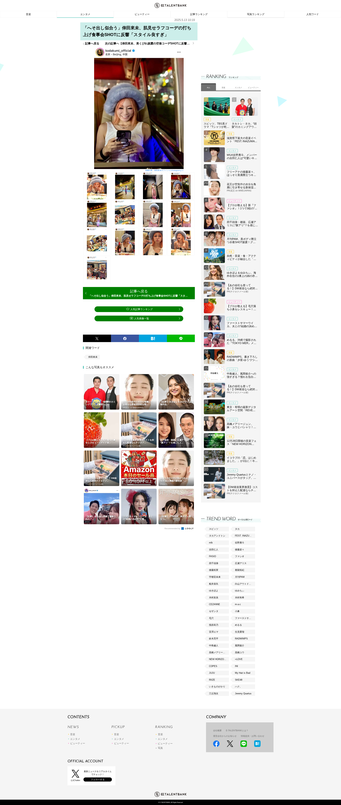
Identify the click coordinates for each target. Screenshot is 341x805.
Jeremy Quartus (243, 693)
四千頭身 (213, 563)
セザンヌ (213, 611)
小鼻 (237, 611)
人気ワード (312, 14)
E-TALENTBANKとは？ (237, 730)
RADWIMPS (241, 638)
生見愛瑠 (239, 631)
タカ (237, 529)
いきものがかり (217, 686)
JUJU (212, 673)
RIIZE (212, 679)
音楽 (28, 14)
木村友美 (213, 597)
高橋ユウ (239, 652)
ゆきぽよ (213, 590)
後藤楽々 (239, 549)
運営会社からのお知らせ (225, 736)
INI (236, 666)
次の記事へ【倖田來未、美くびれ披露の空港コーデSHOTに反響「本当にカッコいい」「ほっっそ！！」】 (150, 43)
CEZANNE (214, 604)
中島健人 (213, 645)
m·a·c (238, 604)
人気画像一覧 (141, 318)
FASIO (212, 556)
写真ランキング (255, 14)
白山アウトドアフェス (245, 584)
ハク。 (238, 686)
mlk (211, 542)
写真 (160, 748)
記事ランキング (199, 14)
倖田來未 (93, 357)
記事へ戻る (92, 43)
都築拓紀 (239, 570)
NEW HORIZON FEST (219, 659)
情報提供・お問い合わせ (252, 736)
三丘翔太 (213, 693)
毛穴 (211, 618)
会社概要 (217, 730)
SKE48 (238, 679)
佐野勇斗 (239, 542)
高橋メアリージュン (219, 652)
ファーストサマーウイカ (245, 618)
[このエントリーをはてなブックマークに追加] (153, 338)
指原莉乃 (213, 625)
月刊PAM (240, 577)
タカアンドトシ (217, 535)
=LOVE (239, 659)
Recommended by (172, 528)
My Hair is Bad (242, 673)
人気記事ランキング (141, 309)
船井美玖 (213, 584)
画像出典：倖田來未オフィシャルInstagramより (164, 170)
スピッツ (213, 529)
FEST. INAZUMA (244, 535)
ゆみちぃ (239, 590)
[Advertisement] (227, 42)
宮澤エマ (213, 631)
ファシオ (239, 556)
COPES (213, 666)
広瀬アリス (241, 563)
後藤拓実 (213, 570)
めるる (238, 625)
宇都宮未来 (215, 577)
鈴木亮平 (213, 638)
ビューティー (142, 14)
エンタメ (85, 14)
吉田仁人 (213, 549)
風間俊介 (239, 645)
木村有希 (239, 597)
